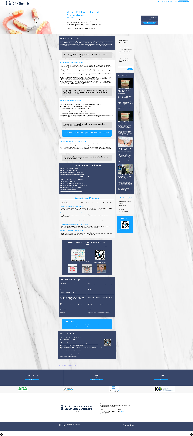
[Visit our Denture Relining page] (101, 273)
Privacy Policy (61, 425)
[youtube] (130, 425)
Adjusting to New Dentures (123, 40)
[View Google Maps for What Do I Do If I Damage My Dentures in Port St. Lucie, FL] (78, 260)
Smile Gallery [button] (162, 4)
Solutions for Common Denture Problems (124, 56)
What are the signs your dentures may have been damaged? (72, 172)
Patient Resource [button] (180, 4)
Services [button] (167, 4)
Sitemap (64, 425)
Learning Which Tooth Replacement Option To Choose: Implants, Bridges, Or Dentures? (125, 177)
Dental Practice (121, 209)
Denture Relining (122, 203)
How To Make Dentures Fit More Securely (124, 122)
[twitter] (125, 425)
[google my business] (128, 425)
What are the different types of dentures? (68, 181)
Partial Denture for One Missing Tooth (124, 52)
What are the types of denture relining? (68, 189)
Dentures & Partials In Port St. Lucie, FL (124, 148)
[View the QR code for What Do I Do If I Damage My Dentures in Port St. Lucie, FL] (100, 259)
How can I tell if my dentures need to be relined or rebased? (72, 179)
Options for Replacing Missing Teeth (125, 49)
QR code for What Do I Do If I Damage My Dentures (68, 365)
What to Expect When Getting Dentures (124, 61)
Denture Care (121, 44)
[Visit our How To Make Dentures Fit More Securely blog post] (125, 120)
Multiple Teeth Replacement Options (125, 207)
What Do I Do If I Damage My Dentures (71, 362)
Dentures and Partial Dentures (124, 45)
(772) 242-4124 (92, 28)
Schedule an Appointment (149, 22)
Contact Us (161, 379)
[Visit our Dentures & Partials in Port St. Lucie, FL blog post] (125, 146)
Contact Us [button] (186, 4)
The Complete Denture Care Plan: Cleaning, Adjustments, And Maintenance (124, 91)
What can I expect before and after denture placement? (71, 191)
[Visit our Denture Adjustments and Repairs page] (72, 273)
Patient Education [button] (173, 4)
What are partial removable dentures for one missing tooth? (72, 187)
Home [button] (154, 4)
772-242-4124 (75, 326)
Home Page (82, 337)
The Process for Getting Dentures (125, 58)
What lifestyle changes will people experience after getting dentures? (74, 185)
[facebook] (123, 425)
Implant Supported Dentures (124, 47)
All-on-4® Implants (122, 42)
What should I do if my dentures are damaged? (70, 170)
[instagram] (133, 425)
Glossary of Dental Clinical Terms (80, 335)
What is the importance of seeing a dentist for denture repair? (72, 174)
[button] (1, 434)
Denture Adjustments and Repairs (125, 201)
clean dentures (95, 233)
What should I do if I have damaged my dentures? (70, 168)
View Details (70, 354)
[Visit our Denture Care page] (87, 273)
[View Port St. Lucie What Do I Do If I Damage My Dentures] (32, 33)
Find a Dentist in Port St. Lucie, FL (125, 64)
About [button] (157, 4)
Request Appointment (96, 379)
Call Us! (184, 1)
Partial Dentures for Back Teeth (124, 54)
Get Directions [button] (31, 379)
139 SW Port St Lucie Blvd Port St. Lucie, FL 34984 (168, 1)
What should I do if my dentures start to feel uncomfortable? (72, 183)
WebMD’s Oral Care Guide (69, 339)
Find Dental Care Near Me (123, 211)
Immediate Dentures (122, 205)
